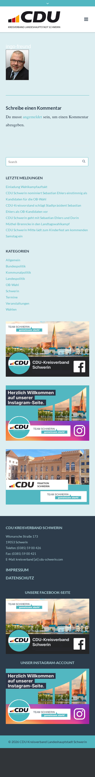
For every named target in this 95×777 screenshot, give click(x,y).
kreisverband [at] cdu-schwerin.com (39, 559)
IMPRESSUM (17, 570)
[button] (8, 768)
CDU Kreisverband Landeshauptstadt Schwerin (53, 742)
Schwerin (12, 291)
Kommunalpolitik (18, 272)
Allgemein (13, 260)
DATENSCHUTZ (20, 578)
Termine (12, 297)
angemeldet (32, 116)
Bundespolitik (16, 266)
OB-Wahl (12, 285)
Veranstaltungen (17, 303)
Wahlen (11, 309)
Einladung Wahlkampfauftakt (26, 187)
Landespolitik (15, 279)
